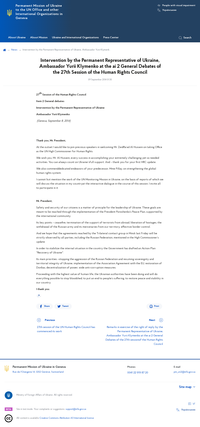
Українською (169, 10)
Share (47, 306)
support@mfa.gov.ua (76, 409)
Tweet (65, 306)
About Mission (39, 37)
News (14, 50)
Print (156, 306)
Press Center (111, 37)
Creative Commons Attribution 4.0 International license (67, 418)
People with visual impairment (178, 5)
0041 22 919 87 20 (137, 372)
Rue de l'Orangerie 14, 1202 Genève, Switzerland (38, 372)
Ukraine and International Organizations (75, 37)
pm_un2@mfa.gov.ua (184, 372)
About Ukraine (17, 37)
